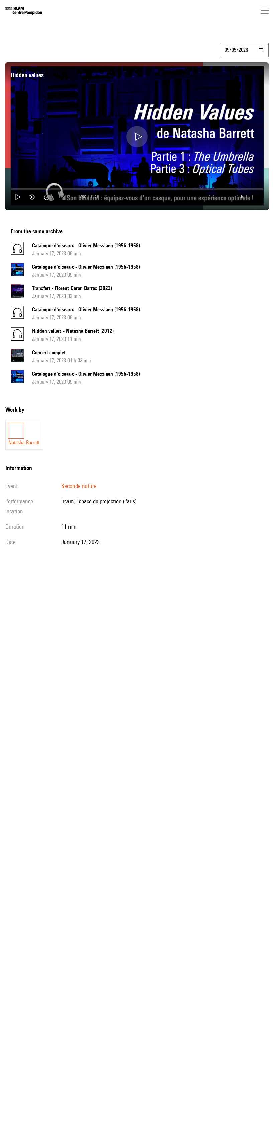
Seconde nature (79, 485)
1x (242, 196)
